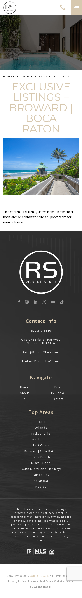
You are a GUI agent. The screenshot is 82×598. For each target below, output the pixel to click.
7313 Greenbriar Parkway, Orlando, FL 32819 (41, 341)
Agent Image (43, 586)
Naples (41, 487)
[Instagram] (27, 302)
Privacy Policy (17, 581)
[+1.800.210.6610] (62, 7)
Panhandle (41, 439)
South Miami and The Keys (41, 469)
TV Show (57, 393)
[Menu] (76, 7)
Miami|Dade (41, 463)
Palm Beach (41, 457)
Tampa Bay (41, 475)
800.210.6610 (41, 331)
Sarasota (41, 481)
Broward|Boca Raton (41, 451)
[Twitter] (44, 302)
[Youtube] (53, 302)
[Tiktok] (62, 302)
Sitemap (33, 581)
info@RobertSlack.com (41, 352)
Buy (57, 387)
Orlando (41, 428)
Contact (57, 399)
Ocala (41, 422)
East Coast (41, 445)
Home (24, 387)
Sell (25, 399)
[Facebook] (19, 302)
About (24, 393)
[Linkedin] (35, 302)
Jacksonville (41, 433)
